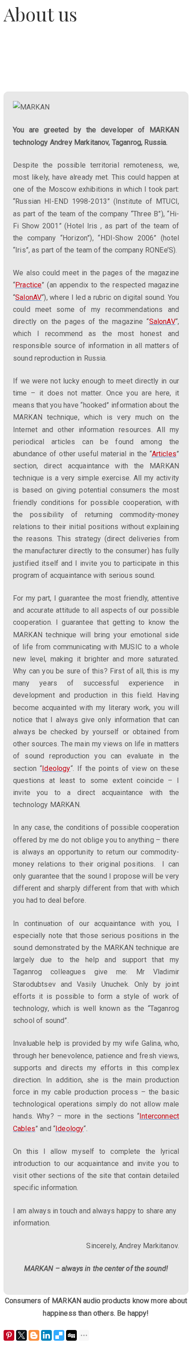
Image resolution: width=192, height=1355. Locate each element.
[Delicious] (59, 1335)
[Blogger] (34, 1335)
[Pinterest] (9, 1335)
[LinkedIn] (46, 1335)
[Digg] (71, 1335)
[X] (21, 1335)
